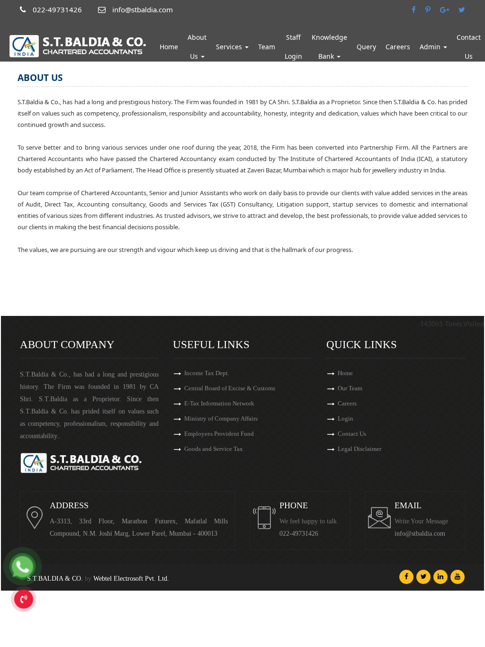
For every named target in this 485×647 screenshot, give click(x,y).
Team (266, 46)
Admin (431, 46)
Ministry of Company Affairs (221, 418)
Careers (398, 46)
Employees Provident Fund (219, 433)
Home (169, 46)
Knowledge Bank (329, 47)
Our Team (350, 388)
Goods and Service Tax (213, 448)
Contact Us (352, 433)
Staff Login (293, 47)
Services (230, 46)
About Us (197, 47)
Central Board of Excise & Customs (229, 388)
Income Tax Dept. (206, 373)
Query (366, 46)
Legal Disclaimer (359, 448)
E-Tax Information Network (219, 403)
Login (345, 418)
